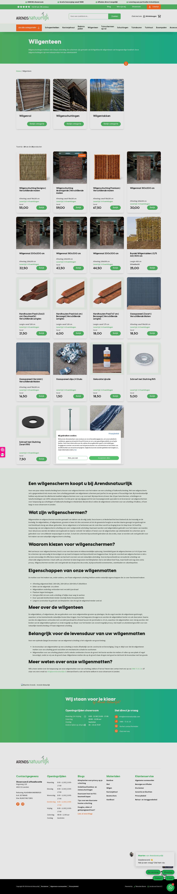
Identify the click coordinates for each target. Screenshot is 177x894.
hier (75, 450)
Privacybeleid (114, 433)
